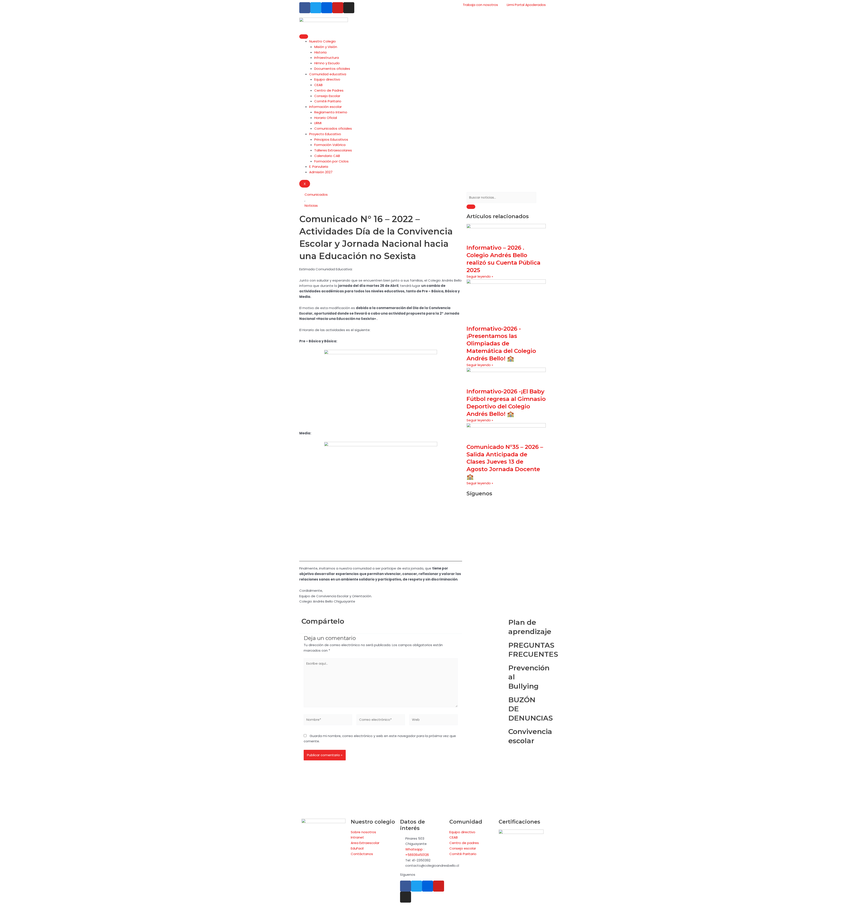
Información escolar (325, 106)
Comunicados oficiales (333, 128)
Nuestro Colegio (322, 41)
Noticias (311, 205)
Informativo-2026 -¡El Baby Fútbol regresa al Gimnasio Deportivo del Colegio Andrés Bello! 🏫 (506, 402)
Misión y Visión (325, 46)
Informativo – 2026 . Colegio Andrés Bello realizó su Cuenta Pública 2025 (503, 258)
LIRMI (317, 123)
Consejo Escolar (327, 96)
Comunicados (316, 194)
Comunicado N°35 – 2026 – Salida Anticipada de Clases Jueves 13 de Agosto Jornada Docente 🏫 (505, 461)
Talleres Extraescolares (333, 150)
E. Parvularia (318, 166)
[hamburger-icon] (303, 36)
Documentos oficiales (332, 68)
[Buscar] (471, 207)
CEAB (318, 85)
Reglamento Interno (330, 112)
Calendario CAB (327, 155)
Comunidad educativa (327, 74)
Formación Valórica (329, 144)
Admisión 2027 (320, 172)
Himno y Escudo (327, 63)
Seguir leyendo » (480, 276)
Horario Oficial (325, 117)
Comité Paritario (327, 101)
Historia (320, 52)
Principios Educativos (331, 139)
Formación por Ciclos (331, 161)
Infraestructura (326, 57)
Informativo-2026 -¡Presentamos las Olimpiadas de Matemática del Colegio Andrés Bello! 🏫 (501, 343)
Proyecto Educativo (325, 134)
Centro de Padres (329, 90)
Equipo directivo (327, 79)
